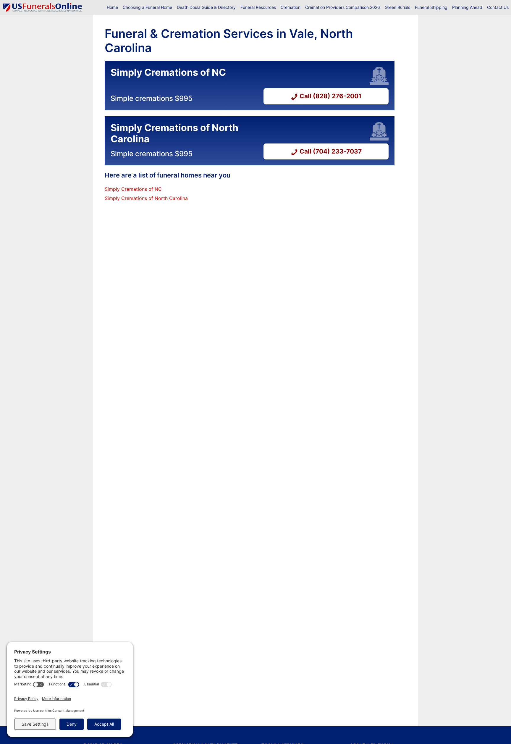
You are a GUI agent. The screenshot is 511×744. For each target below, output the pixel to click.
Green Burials (397, 7)
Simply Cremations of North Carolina (146, 198)
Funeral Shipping (431, 7)
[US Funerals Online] (42, 7)
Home (112, 7)
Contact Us (498, 7)
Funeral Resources (258, 7)
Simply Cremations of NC (133, 189)
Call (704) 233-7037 (331, 151)
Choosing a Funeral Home (147, 7)
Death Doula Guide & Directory (206, 7)
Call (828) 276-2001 (330, 96)
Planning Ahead (467, 7)
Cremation (290, 7)
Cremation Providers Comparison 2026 (342, 7)
